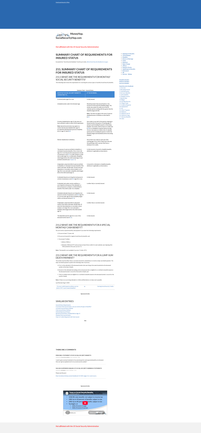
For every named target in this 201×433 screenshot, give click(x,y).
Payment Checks (127, 67)
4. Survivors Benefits (124, 93)
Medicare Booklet (124, 81)
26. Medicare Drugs (124, 115)
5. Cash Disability (123, 94)
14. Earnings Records (124, 101)
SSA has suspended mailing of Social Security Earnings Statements (79, 368)
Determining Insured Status (63, 312)
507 (88, 117)
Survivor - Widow (127, 74)
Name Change (126, 64)
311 (69, 154)
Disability (125, 57)
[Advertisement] (100, 17)
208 (69, 131)
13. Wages (122, 99)
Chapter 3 (72, 159)
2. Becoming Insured (124, 89)
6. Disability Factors (124, 96)
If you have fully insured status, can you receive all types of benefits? (73, 306)
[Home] (63, 34)
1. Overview (122, 88)
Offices (124, 65)
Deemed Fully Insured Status (63, 315)
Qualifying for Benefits (128, 69)
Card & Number (126, 55)
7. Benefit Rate (123, 98)
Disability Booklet (124, 80)
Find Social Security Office (62, 2)
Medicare (125, 62)
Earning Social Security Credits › (105, 286)
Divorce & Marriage (127, 59)
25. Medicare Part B (124, 113)
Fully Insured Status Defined (63, 310)
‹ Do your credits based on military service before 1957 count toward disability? (67, 287)
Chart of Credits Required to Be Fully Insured (67, 317)
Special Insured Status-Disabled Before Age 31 (68, 313)
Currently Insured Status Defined (64, 308)
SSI (123, 72)
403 (73, 179)
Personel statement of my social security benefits (73, 355)
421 (70, 217)
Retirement (125, 70)
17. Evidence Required (125, 105)
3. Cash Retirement (124, 91)
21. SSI (121, 108)
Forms (124, 60)
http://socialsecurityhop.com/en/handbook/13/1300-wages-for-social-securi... (76, 376)
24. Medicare (122, 111)
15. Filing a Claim (123, 103)
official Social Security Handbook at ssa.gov (97, 62)
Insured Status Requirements (63, 305)
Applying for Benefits (128, 53)
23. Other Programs (124, 110)
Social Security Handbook (126, 86)
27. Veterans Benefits (125, 117)
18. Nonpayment (123, 106)
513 (73, 198)
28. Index (121, 118)
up (84, 286)
